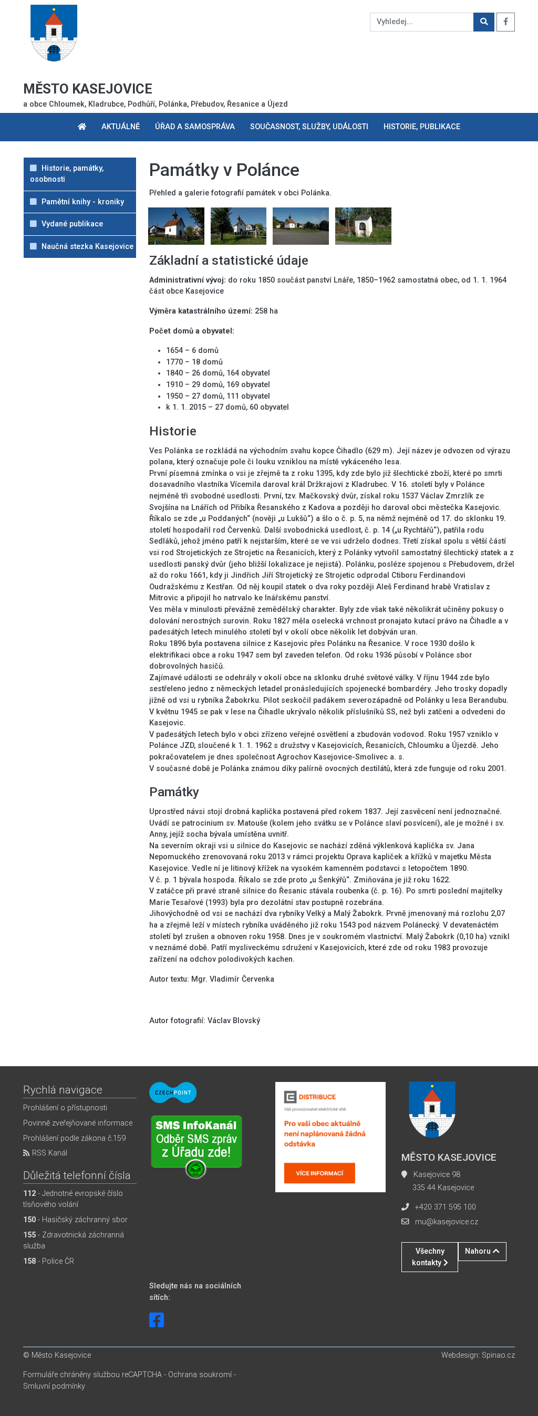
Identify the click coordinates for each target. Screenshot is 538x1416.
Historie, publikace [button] (422, 126)
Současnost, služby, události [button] (309, 126)
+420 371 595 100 (445, 1207)
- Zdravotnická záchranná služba (73, 1241)
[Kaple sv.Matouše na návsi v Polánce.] (176, 225)
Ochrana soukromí (200, 1374)
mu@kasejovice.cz (446, 1221)
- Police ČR (48, 1261)
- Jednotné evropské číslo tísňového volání (73, 1199)
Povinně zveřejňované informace (77, 1123)
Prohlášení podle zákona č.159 (74, 1138)
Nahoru (479, 1251)
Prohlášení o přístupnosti (65, 1107)
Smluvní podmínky (54, 1386)
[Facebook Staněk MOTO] (156, 1320)
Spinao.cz (498, 1355)
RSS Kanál (48, 1153)
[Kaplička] (363, 225)
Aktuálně (120, 126)
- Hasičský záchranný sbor (75, 1219)
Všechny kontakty (428, 1257)
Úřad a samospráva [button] (195, 126)
